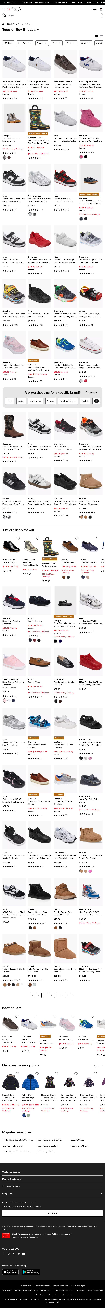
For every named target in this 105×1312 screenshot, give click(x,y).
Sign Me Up (52, 1213)
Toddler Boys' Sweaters (47, 1146)
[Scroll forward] (96, 401)
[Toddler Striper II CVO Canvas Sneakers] (90, 546)
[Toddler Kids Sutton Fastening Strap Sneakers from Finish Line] (65, 64)
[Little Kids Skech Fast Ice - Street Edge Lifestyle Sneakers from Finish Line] (39, 239)
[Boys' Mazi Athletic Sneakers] (14, 600)
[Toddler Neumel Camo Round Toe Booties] (39, 892)
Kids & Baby (12, 24)
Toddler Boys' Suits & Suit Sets (16, 1152)
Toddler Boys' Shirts (45, 1152)
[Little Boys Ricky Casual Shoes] (39, 779)
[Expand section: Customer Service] (52, 1171)
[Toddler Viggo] (39, 662)
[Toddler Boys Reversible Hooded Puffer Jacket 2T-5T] (30, 1082)
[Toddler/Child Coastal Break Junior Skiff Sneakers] (70, 546)
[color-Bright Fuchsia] (90, 871)
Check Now (33, 1238)
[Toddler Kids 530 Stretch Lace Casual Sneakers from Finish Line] (65, 835)
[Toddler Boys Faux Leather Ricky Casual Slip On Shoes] (39, 345)
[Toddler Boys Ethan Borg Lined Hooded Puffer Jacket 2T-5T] (11, 1082)
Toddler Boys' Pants (79, 1146)
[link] (14, 89)
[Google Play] (31, 1272)
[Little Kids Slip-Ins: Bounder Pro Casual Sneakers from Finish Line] (65, 426)
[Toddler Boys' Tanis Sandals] (39, 722)
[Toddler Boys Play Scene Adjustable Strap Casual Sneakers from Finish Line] (14, 293)
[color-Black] (85, 156)
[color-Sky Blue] (34, 984)
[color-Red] (85, 380)
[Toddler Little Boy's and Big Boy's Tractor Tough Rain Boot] (39, 118)
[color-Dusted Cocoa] (9, 984)
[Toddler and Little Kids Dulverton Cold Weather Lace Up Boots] (91, 118)
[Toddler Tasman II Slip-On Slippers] (14, 948)
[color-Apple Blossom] (4, 700)
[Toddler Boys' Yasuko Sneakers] (65, 722)
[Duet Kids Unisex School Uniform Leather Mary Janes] (65, 600)
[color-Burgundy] (9, 157)
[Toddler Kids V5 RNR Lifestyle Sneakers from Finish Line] (14, 779)
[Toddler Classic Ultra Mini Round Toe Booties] (91, 835)
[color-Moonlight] (17, 984)
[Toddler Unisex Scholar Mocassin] (65, 662)
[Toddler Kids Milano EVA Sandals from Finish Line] (91, 722)
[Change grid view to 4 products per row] (96, 36)
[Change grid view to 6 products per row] (101, 36)
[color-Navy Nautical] (13, 700)
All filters (93, 392)
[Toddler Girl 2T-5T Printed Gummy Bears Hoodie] (69, 1082)
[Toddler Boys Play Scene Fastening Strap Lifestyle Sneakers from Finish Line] (91, 948)
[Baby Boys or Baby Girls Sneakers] (14, 662)
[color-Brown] (63, 577)
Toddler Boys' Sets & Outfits (49, 1140)
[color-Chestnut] (85, 517)
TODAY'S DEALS (10, 3)
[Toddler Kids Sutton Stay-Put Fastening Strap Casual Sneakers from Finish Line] (14, 64)
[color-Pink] (81, 156)
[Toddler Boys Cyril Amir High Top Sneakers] (31, 546)
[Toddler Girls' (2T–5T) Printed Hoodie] (89, 1082)
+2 (22, 985)
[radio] (4, 157)
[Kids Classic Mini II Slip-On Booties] (39, 948)
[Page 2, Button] (73, 995)
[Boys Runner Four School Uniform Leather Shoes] (91, 178)
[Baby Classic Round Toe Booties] (65, 948)
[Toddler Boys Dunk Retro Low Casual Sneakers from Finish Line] (14, 178)
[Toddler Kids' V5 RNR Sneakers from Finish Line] (91, 600)
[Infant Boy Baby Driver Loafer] (91, 779)
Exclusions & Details (20, 1238)
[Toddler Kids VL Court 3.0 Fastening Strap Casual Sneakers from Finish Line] (39, 481)
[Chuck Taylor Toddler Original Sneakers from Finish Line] (91, 345)
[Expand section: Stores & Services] (52, 1186)
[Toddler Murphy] (39, 600)
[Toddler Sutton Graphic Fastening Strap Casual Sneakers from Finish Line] (91, 64)
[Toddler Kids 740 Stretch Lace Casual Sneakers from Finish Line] (39, 178)
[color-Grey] (4, 157)
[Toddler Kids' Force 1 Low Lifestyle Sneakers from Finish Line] (91, 662)
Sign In (94, 9)
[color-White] (30, 214)
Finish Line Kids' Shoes (12, 1146)
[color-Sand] (81, 517)
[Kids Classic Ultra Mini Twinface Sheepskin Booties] (91, 481)
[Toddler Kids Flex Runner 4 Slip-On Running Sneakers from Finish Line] (14, 835)
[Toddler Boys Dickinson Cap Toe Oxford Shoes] (11, 546)
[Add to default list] (18, 538)
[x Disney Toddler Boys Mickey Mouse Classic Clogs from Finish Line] (91, 293)
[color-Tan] (87, 577)
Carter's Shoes (77, 1140)
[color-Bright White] (9, 700)
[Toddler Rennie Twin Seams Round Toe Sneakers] (65, 892)
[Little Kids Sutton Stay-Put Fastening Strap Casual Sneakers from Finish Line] (39, 64)
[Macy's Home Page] (14, 9)
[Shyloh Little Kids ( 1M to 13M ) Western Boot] (14, 426)
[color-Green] (28, 1115)
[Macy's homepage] (3, 25)
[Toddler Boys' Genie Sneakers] (65, 779)
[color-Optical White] (81, 380)
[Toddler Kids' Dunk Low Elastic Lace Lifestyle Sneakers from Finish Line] (14, 722)
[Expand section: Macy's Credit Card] (52, 1179)
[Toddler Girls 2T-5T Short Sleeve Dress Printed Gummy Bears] (50, 1082)
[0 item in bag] (101, 9)
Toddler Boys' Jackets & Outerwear (18, 1140)
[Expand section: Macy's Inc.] (52, 1193)
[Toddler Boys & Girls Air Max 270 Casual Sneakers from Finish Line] (39, 293)
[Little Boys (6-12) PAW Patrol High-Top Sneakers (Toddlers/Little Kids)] (91, 892)
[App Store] (10, 1272)
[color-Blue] (81, 218)
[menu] (3, 9)
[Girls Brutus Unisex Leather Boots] (14, 118)
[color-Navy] (83, 577)
